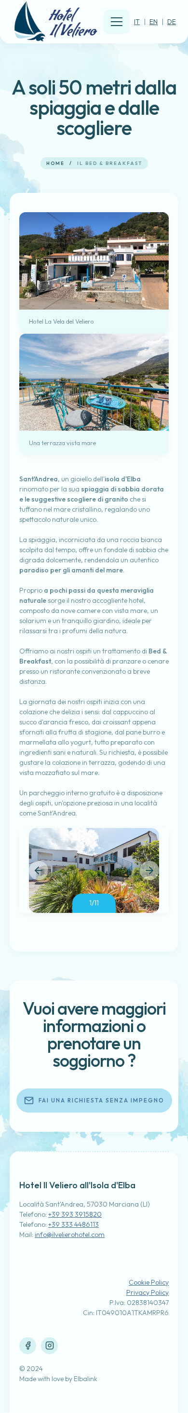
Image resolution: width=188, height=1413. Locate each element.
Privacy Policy (147, 1292)
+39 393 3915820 (75, 1214)
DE (171, 21)
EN (153, 21)
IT (137, 21)
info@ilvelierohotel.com (70, 1234)
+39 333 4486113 (73, 1224)
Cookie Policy (149, 1282)
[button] (38, 870)
